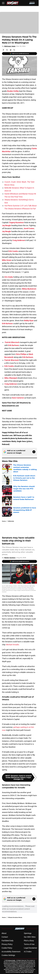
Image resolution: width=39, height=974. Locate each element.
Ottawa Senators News (15, 917)
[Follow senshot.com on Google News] (33, 451)
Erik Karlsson (7, 323)
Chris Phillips (21, 354)
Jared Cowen (29, 228)
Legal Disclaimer (30, 948)
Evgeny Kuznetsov (16, 222)
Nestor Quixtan (9, 558)
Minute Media (11, 960)
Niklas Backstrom (29, 289)
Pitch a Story (29, 941)
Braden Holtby (13, 91)
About (4, 933)
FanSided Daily (7, 941)
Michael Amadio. (13, 645)
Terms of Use (29, 944)
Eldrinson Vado (9, 46)
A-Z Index (28, 952)
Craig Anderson (18, 240)
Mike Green (6, 260)
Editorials (11, 521)
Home (4, 521)
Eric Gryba (9, 277)
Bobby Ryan (29, 320)
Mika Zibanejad (10, 378)
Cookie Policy (7, 948)
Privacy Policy (7, 944)
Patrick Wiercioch (12, 342)
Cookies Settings (8, 955)
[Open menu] (3, 3)
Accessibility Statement (11, 952)
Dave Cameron (18, 398)
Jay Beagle (6, 225)
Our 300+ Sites (30, 937)
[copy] (14, 50)
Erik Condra (13, 251)
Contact (5, 937)
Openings (27, 933)
